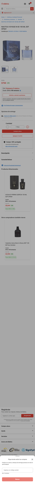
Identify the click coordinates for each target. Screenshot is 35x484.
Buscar (17, 479)
